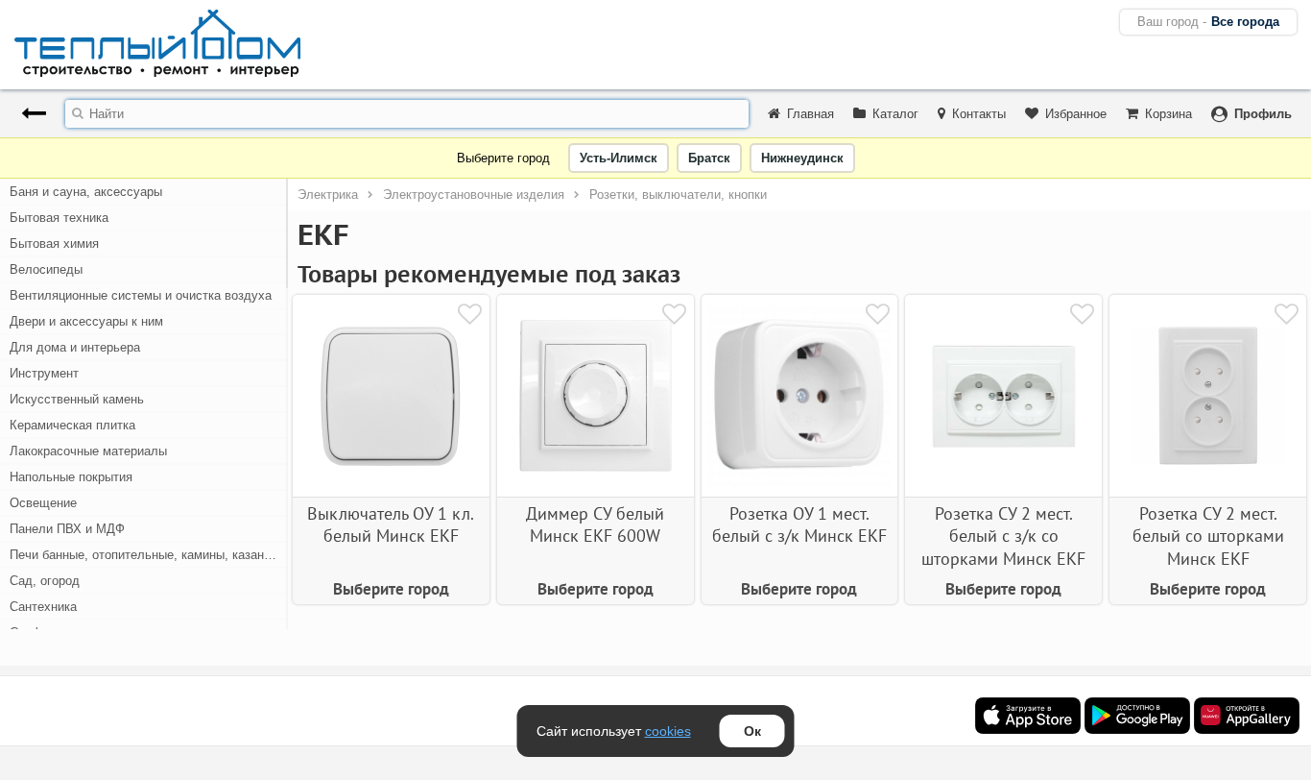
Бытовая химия (54, 243)
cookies (668, 731)
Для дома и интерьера (75, 347)
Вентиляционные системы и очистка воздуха (141, 295)
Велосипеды (46, 269)
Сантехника (43, 606)
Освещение (43, 503)
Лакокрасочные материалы (88, 451)
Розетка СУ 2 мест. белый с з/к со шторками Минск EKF (1003, 536)
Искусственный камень (77, 399)
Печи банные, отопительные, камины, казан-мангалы (149, 555)
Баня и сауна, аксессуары (86, 191)
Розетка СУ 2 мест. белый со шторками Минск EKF (1208, 536)
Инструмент (44, 373)
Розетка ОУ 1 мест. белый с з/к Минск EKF (799, 524)
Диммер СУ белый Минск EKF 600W (595, 524)
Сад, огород (45, 580)
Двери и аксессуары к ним (86, 321)
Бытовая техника (59, 217)
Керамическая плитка (72, 425)
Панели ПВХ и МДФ (67, 529)
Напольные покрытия (71, 477)
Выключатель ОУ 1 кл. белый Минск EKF (390, 524)
